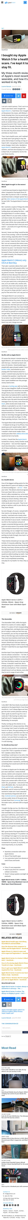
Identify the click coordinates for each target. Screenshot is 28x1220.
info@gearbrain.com (10, 1193)
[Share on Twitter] (18, 95)
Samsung (17, 800)
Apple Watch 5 (6, 111)
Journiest (21, 1210)
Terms (23, 1217)
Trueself (16, 1210)
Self (3, 28)
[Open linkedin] (18, 1205)
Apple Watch (22, 439)
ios (23, 1010)
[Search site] (25, 2)
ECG (20, 488)
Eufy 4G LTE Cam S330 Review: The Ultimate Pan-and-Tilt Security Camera (15, 1117)
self (12, 1013)
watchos (5, 1011)
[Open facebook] (7, 1205)
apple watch (17, 1010)
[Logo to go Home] (10, 2)
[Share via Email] (4, 101)
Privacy (18, 1217)
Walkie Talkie (6, 369)
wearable (9, 1010)
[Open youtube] (12, 1205)
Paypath (5, 1212)
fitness (20, 1011)
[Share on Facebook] (9, 95)
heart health (6, 1013)
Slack (3, 404)
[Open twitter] (4, 1205)
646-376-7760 (8, 1196)
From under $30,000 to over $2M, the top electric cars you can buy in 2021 (14, 1070)
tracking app (13, 386)
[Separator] (9, 100)
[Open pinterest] (10, 1205)
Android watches (10, 796)
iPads (3, 787)
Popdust (5, 1210)
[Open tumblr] (15, 1205)
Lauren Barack (6, 86)
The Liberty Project (13, 1212)
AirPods (10, 787)
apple (4, 1010)
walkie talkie (12, 1011)
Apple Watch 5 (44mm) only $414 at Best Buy (14, 261)
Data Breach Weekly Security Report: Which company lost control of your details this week (15, 1093)
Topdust (10, 1210)
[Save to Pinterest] (23, 95)
